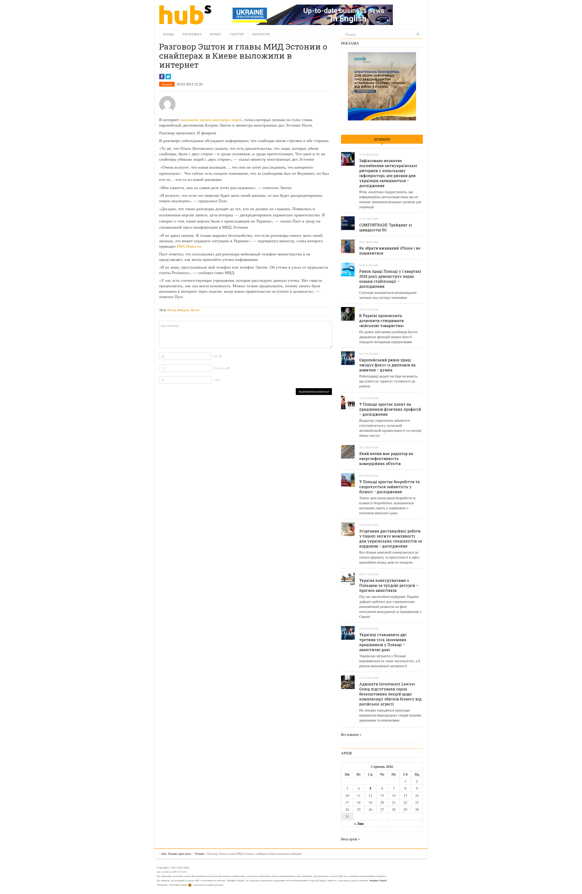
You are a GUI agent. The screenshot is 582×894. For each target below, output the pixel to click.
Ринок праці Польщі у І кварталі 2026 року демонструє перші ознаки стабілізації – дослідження (390, 279)
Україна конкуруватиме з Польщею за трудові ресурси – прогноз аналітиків (388, 585)
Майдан (183, 310)
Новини (166, 84)
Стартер (237, 34)
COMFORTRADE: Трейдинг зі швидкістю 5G (385, 227)
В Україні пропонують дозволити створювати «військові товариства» (381, 320)
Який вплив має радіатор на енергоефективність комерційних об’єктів (386, 458)
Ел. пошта (220, 368)
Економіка (192, 34)
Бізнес (215, 34)
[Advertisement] (242, 304)
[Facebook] (162, 76)
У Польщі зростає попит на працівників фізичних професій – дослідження (390, 409)
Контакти (261, 34)
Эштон (195, 310)
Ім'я (216, 356)
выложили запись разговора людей (211, 119)
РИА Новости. (189, 246)
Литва (171, 310)
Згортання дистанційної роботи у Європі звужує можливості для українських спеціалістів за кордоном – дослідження (390, 538)
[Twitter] (168, 76)
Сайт (217, 380)
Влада (168, 34)
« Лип (359, 823)
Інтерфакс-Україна (377, 880)
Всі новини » (351, 734)
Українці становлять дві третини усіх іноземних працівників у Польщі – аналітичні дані (382, 642)
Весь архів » (350, 839)
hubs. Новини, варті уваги (185, 15)
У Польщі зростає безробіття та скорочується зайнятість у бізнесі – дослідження (389, 486)
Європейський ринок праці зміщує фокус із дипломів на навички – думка (387, 364)
